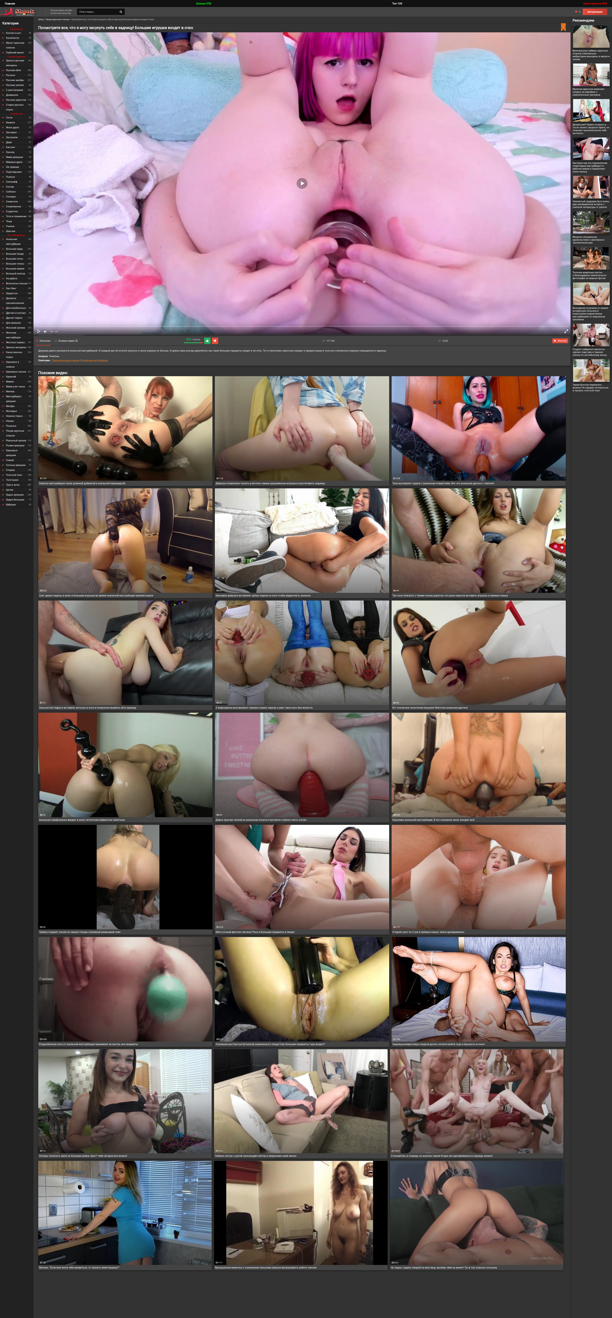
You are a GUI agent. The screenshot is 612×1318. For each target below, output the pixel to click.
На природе (12, 167)
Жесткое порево (15, 342)
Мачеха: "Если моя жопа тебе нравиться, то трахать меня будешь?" (79, 1267)
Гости (9, 117)
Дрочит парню (14, 317)
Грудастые (12, 293)
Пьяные (10, 176)
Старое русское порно (15, 107)
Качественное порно (14, 354)
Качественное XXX (595, 3)
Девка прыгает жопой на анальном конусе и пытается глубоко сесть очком (261, 819)
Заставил (11, 132)
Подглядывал (14, 171)
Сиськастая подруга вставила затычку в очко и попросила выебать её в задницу (87, 707)
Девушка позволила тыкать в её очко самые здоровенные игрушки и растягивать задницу (270, 483)
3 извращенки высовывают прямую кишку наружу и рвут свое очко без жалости (264, 707)
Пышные (11, 425)
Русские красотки (16, 99)
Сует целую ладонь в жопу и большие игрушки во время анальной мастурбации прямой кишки (96, 595)
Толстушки (12, 479)
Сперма (10, 470)
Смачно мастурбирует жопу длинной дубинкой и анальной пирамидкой (82, 483)
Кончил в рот (13, 33)
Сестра (10, 186)
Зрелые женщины (16, 347)
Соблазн (11, 191)
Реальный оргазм (16, 440)
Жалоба (562, 340)
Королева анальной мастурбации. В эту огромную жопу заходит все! (433, 819)
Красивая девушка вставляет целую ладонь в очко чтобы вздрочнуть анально (263, 595)
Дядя (9, 142)
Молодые (11, 411)
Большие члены (15, 263)
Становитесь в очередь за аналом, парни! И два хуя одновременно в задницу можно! (442, 1155)
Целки (9, 489)
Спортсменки (13, 206)
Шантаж (10, 231)
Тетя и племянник (16, 216)
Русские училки (15, 85)
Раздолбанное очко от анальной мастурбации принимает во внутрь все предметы (88, 1044)
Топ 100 (397, 3)
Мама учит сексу (15, 386)
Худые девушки (15, 494)
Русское (10, 75)
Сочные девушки (16, 465)
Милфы (10, 406)
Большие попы (14, 258)
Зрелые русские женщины (15, 63)
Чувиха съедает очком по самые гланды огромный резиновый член (79, 932)
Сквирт (10, 460)
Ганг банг (11, 288)
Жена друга (12, 127)
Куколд (10, 152)
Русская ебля (13, 70)
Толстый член (14, 475)
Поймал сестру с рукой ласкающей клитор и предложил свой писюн (255, 1155)
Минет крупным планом (15, 45)
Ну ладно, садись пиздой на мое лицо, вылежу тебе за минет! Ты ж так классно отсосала (444, 1267)
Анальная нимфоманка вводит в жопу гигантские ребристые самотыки (82, 819)
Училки (10, 226)
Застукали (12, 137)
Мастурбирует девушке (14, 399)
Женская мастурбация (13, 335)
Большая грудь (14, 248)
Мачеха (10, 391)
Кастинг (10, 147)
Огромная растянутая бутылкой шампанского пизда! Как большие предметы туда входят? (270, 1044)
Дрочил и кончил (16, 312)
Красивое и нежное (12, 364)
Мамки (10, 381)
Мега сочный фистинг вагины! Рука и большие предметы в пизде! (255, 932)
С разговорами (14, 90)
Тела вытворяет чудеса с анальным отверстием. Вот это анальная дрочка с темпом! (443, 483)
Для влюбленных (16, 308)
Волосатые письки (16, 283)
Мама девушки (14, 157)
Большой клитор (15, 273)
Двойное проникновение (15, 300)
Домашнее (12, 95)
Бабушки (11, 504)
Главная (10, 3)
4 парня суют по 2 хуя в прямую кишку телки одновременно (428, 932)
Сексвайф (11, 181)
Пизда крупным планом (65, 360)
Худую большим (15, 499)
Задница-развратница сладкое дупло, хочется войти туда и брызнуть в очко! (438, 1044)
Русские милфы (15, 80)
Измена (10, 122)
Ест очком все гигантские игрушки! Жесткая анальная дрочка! (430, 707)
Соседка (11, 196)
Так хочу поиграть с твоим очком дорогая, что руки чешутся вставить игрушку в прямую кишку (450, 595)
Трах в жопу (12, 484)
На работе (11, 278)
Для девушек (13, 322)
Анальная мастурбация (95, 360)
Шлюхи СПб (203, 3)
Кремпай (11, 376)
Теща (9, 221)
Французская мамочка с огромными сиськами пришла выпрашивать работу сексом (266, 1267)
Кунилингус (12, 37)
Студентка (12, 211)
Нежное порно (14, 416)
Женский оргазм (15, 327)
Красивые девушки (12, 453)
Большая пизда (15, 253)
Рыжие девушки (15, 445)
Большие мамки (15, 268)
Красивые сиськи (16, 371)
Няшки (10, 421)
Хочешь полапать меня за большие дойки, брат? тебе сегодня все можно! (83, 1155)
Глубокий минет (15, 52)
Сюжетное (12, 201)
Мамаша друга (14, 162)
